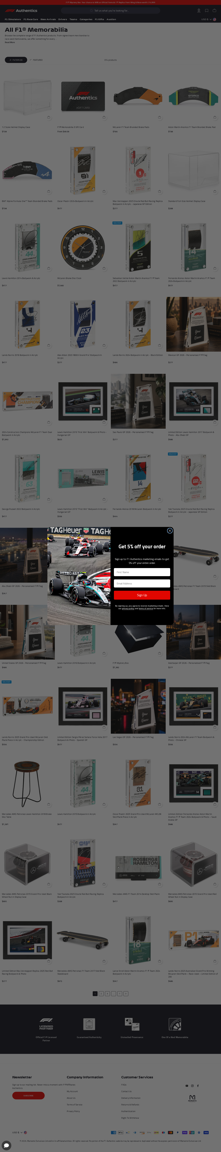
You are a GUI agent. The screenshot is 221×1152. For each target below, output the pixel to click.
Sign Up (142, 595)
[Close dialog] (169, 530)
